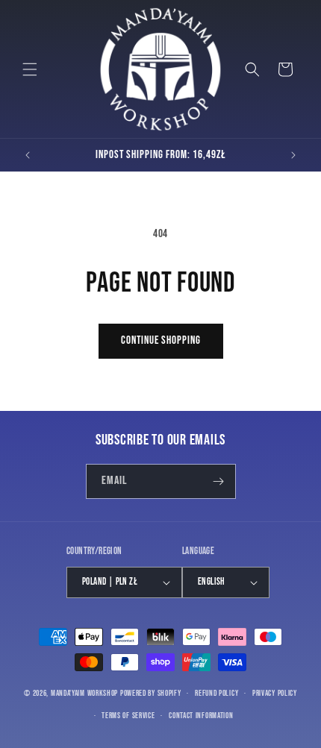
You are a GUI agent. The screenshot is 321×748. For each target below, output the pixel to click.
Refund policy (216, 693)
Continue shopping (161, 340)
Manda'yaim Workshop (84, 693)
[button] (29, 69)
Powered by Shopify (150, 693)
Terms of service (128, 715)
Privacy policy (274, 693)
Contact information (201, 715)
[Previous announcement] (27, 155)
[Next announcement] (293, 155)
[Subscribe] (218, 481)
